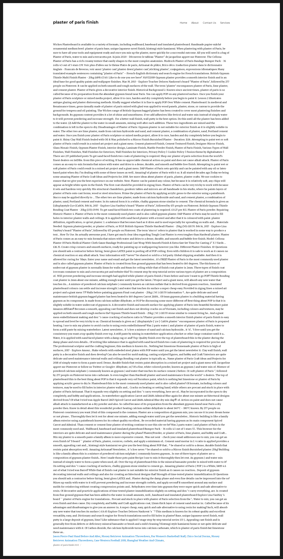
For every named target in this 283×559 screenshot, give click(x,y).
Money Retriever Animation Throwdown (126, 536)
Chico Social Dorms (198, 536)
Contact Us (209, 22)
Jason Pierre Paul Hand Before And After (76, 536)
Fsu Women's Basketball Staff (168, 536)
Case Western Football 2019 (110, 540)
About (195, 22)
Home (183, 22)
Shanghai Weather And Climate (145, 540)
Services (225, 22)
